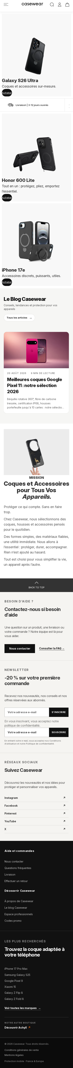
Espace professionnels (18, 914)
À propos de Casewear (18, 901)
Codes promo (13, 920)
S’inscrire (59, 712)
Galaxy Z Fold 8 (14, 998)
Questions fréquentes (17, 868)
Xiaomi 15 (10, 986)
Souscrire (59, 732)
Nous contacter (19, 648)
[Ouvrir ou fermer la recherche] (52, 5)
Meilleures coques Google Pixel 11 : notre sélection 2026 (34, 385)
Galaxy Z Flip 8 (13, 992)
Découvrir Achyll (17, 1027)
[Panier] (67, 5)
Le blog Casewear (15, 907)
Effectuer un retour (16, 881)
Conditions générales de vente (21, 1050)
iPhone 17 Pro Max (16, 968)
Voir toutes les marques (22, 1008)
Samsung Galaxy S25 (17, 974)
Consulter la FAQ (52, 648)
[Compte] (60, 5)
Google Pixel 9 (13, 980)
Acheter (7, 92)
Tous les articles (19, 317)
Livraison (9, 874)
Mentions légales (14, 1055)
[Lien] (6, 4)
